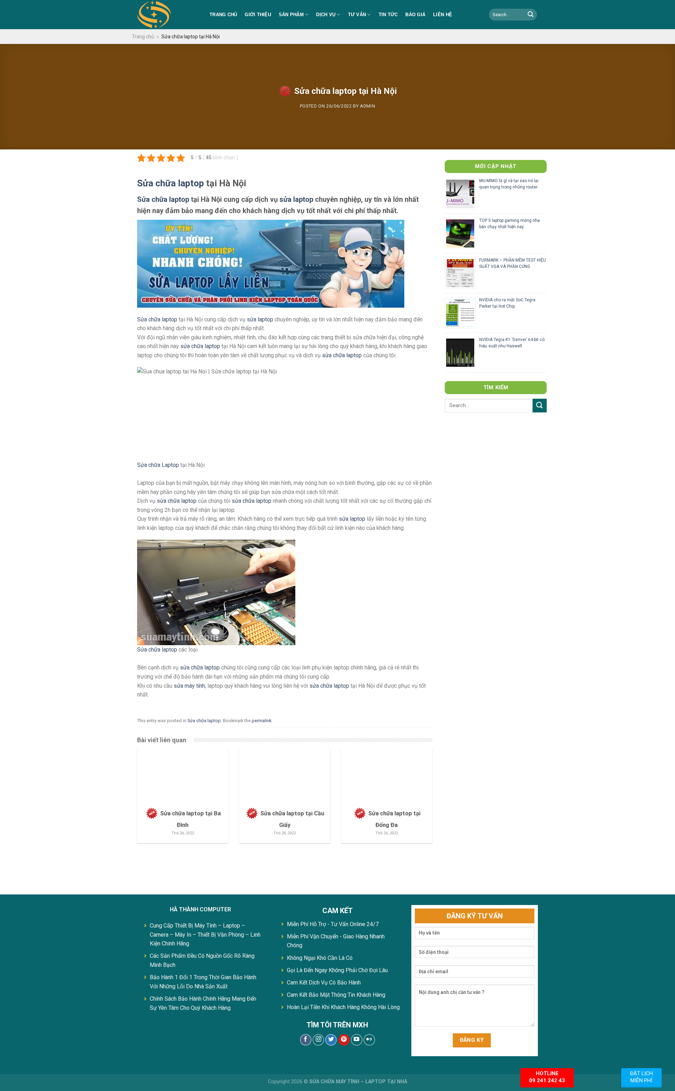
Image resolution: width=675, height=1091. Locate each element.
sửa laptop (296, 199)
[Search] (530, 15)
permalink (261, 720)
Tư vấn (357, 14)
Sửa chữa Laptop (158, 465)
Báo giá (415, 14)
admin (367, 106)
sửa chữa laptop (200, 346)
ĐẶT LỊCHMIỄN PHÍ (641, 1077)
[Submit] (540, 405)
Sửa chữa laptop (170, 183)
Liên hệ (442, 14)
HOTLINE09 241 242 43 (547, 1077)
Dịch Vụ (325, 14)
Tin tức (388, 14)
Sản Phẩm (291, 14)
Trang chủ (223, 14)
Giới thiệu (258, 14)
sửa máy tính (189, 685)
